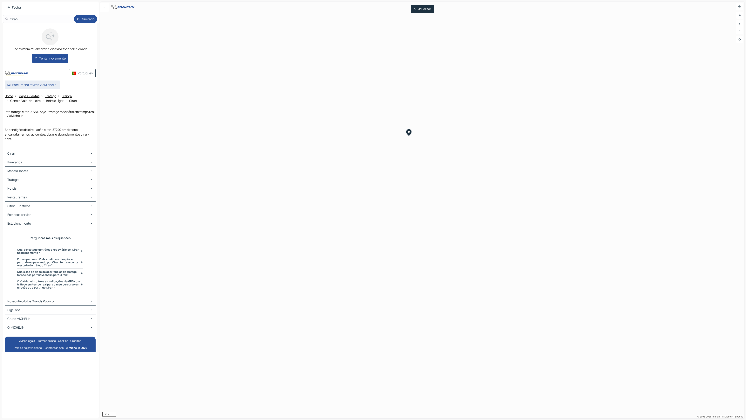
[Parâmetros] (739, 15)
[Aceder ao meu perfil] (739, 6)
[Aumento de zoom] (739, 23)
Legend (739, 416)
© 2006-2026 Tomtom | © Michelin (715, 416)
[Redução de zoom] (739, 30)
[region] (422, 210)
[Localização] (739, 39)
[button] (408, 133)
